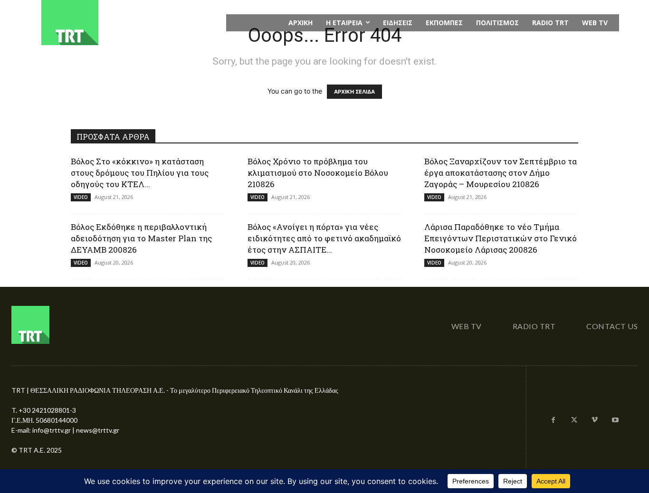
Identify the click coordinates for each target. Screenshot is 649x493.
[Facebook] (553, 420)
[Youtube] (615, 420)
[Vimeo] (595, 420)
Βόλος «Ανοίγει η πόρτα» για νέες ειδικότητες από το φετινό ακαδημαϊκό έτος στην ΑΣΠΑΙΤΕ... (324, 238)
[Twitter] (574, 420)
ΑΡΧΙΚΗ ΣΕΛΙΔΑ (354, 91)
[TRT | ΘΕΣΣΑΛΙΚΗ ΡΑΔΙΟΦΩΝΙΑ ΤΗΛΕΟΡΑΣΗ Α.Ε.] (128, 22)
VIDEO (81, 197)
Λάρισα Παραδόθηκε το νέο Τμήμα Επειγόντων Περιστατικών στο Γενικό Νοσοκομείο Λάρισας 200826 (500, 238)
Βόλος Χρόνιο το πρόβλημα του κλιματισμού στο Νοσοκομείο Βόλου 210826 (318, 173)
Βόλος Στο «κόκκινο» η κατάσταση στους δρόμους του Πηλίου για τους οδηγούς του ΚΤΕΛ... (140, 173)
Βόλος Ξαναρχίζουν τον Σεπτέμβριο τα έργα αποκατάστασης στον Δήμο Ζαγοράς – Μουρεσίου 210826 (500, 173)
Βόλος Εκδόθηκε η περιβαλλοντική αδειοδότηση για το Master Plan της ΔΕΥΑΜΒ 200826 (141, 238)
